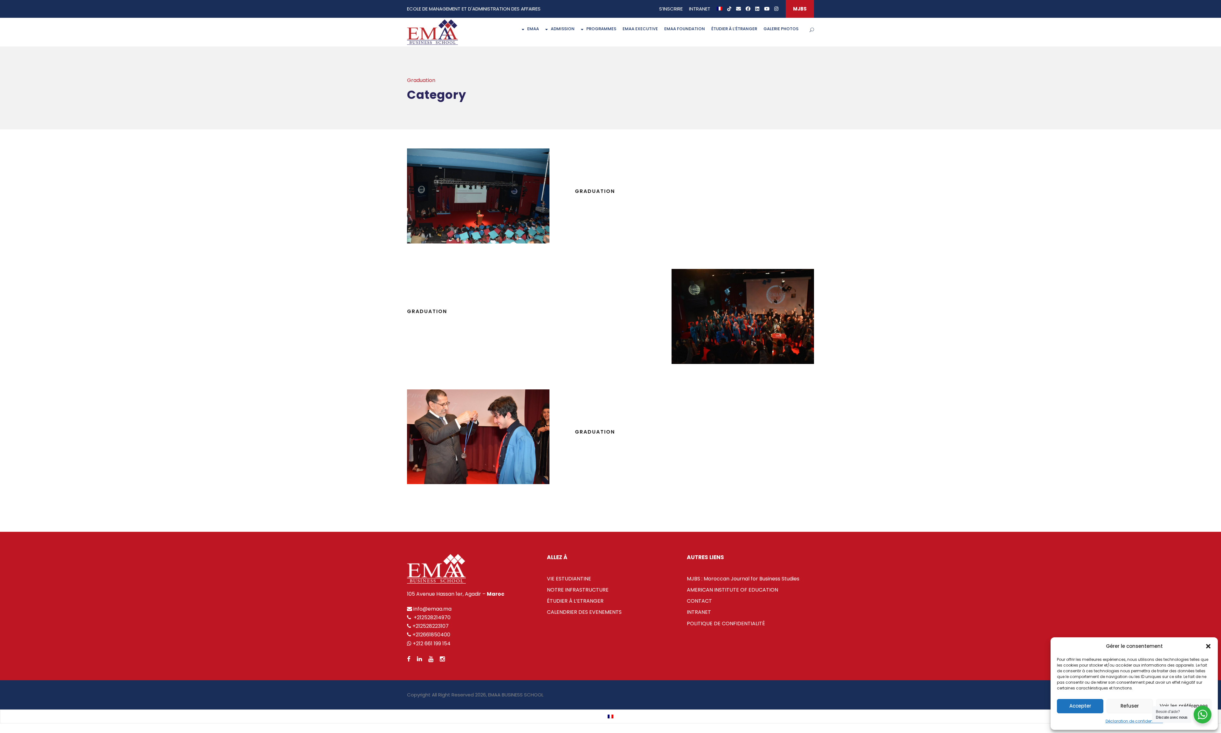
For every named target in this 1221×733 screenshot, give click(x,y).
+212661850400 (431, 634)
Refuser (1130, 705)
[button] (1208, 646)
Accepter (1080, 705)
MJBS (800, 8)
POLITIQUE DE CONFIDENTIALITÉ (726, 623)
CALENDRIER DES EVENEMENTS (584, 612)
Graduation (427, 311)
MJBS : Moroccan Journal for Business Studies (743, 578)
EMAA (533, 29)
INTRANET (699, 8)
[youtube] (766, 8)
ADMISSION (563, 29)
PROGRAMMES (601, 29)
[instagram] (776, 8)
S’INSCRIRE (671, 8)
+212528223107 (430, 626)
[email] (738, 8)
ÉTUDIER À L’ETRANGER (575, 601)
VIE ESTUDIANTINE (569, 578)
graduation (595, 191)
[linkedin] (757, 8)
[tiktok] (729, 8)
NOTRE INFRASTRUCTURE (578, 589)
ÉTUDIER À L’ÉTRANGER (734, 29)
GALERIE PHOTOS (780, 29)
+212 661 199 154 (431, 643)
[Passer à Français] (610, 716)
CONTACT (699, 601)
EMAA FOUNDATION (684, 29)
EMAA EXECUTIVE (640, 29)
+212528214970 (431, 617)
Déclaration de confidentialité (1134, 721)
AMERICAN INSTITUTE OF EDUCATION (732, 589)
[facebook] (748, 8)
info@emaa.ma (432, 609)
